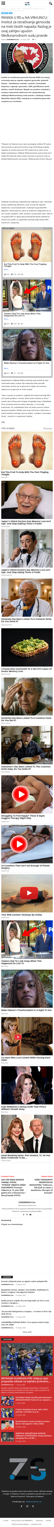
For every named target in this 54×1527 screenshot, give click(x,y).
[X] (27, 1215)
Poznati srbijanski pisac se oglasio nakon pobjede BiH (24, 1281)
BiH (18, 9)
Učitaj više (26, 1332)
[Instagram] (27, 1506)
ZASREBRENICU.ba (13, 39)
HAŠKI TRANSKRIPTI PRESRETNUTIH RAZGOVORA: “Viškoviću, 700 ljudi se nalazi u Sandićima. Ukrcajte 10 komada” (41, 1186)
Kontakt (48, 1520)
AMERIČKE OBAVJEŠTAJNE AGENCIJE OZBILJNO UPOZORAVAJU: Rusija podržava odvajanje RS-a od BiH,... (34, 1435)
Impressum (39, 1520)
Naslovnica (4, 9)
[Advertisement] (27, 123)
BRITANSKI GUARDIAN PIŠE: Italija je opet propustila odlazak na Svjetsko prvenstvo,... (26, 1380)
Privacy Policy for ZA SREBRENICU (22, 1520)
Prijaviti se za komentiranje (11, 1224)
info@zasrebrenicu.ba (34, 1502)
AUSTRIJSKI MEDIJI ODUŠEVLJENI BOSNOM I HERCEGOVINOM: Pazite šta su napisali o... (34, 1398)
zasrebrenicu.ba (36, 1524)
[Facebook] (23, 1215)
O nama (5, 1520)
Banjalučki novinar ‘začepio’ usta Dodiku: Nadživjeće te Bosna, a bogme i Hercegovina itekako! (24, 1291)
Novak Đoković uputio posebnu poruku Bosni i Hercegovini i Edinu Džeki (33, 1422)
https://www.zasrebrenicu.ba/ (27, 1205)
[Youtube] (30, 1215)
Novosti (12, 9)
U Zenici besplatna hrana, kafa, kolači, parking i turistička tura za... (32, 1410)
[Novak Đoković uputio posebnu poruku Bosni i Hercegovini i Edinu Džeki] (7, 1425)
